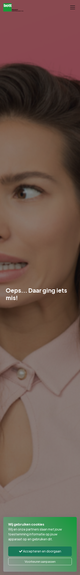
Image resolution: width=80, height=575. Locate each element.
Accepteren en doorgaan (41, 551)
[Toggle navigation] (73, 7)
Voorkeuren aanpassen (40, 561)
